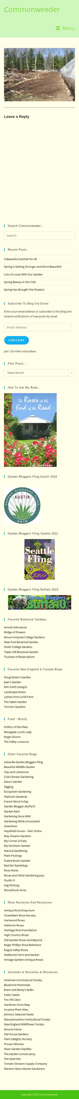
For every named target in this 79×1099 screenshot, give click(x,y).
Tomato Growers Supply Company (25, 1064)
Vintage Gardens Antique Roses (23, 959)
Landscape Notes (15, 692)
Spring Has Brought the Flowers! (24, 289)
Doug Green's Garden (17, 677)
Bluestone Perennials (17, 985)
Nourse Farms (13, 1029)
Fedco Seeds (12, 995)
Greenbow (10, 826)
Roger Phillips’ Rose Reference (22, 945)
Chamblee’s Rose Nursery (20, 915)
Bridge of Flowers (14, 632)
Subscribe (16, 340)
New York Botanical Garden (21, 642)
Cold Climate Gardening (18, 777)
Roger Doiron (12, 737)
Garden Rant (12, 811)
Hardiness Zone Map (17, 1005)
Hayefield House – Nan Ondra (23, 831)
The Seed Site (12, 1059)
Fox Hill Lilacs (12, 1000)
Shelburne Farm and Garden (21, 955)
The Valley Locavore (16, 742)
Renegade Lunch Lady (18, 732)
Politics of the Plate (16, 727)
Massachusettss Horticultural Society (27, 1019)
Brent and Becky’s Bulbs (19, 990)
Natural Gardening (15, 851)
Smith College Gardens (18, 647)
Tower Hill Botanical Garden (21, 652)
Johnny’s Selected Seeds (19, 1014)
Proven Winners (14, 1044)
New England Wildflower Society (24, 1024)
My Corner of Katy (15, 841)
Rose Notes (11, 870)
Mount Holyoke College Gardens (24, 637)
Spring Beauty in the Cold (20, 282)
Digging (8, 787)
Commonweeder (32, 9)
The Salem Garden (15, 702)
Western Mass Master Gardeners (24, 1069)
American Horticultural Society (23, 980)
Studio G (9, 880)
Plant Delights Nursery (18, 1039)
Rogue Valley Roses (16, 950)
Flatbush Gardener (15, 797)
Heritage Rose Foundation (20, 930)
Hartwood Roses (14, 920)
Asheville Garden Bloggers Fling (23, 762)
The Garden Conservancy (19, 1054)
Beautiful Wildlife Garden (19, 767)
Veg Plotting (11, 885)
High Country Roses (16, 935)
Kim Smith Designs (15, 687)
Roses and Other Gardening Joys (24, 875)
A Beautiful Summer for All (20, 259)
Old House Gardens (16, 1034)
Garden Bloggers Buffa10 (19, 806)
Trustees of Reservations (19, 657)
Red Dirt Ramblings (16, 865)
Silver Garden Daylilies (17, 1049)
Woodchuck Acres (15, 890)
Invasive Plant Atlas (16, 1009)
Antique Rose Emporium (19, 910)
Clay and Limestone (16, 772)
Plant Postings (13, 855)
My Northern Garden (17, 846)
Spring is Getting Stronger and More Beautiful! (32, 266)
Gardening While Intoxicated (22, 821)
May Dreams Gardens (17, 836)
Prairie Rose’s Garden (17, 861)
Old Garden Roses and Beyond (23, 940)
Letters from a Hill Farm (18, 697)
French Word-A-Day (16, 801)
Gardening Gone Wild (17, 816)
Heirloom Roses (14, 925)
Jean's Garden (12, 682)
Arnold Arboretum (15, 627)
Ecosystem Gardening (17, 791)
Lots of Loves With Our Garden (23, 274)
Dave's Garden (13, 782)
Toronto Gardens (14, 707)
